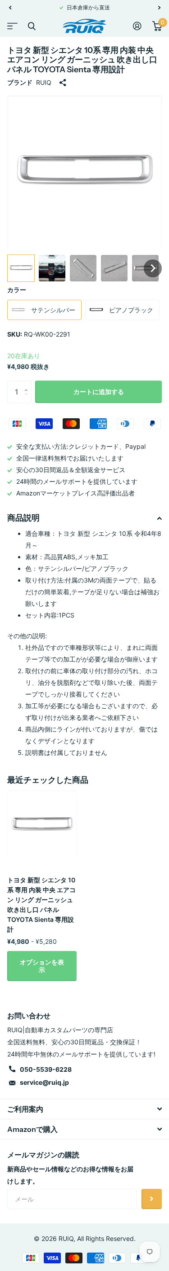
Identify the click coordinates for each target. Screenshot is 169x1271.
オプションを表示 (42, 965)
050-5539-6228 (46, 1069)
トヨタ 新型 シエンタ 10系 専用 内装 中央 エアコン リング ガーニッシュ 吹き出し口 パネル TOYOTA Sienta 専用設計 (41, 904)
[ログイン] (137, 26)
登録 (152, 1199)
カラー (16, 290)
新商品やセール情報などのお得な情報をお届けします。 (70, 1175)
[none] (21, 268)
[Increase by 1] (28, 384)
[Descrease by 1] (28, 400)
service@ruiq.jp (44, 1082)
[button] (10, 7)
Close (31, 26)
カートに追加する (98, 391)
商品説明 (23, 518)
